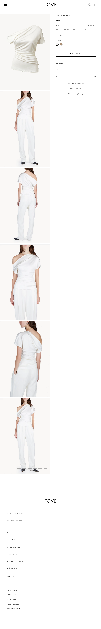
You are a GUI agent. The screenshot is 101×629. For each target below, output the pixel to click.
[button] (5, 5)
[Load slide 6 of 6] (45, 468)
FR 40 (84, 30)
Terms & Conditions (14, 547)
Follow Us (14, 568)
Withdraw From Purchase (15, 561)
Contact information (14, 609)
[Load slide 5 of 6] (40, 468)
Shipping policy (13, 604)
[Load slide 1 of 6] (19, 468)
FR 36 (67, 30)
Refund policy (12, 599)
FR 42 (59, 35)
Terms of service (13, 595)
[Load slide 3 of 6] (29, 468)
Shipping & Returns (13, 554)
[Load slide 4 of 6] (34, 468)
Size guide (91, 25)
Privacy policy (12, 590)
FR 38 (76, 30)
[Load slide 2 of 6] (24, 468)
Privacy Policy (11, 540)
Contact (9, 533)
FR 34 (59, 30)
